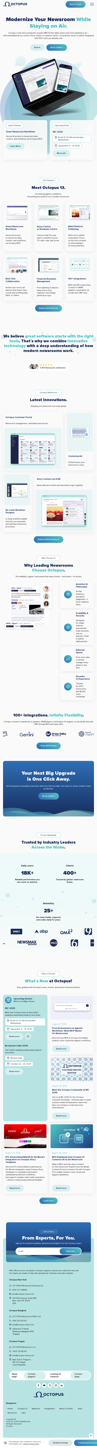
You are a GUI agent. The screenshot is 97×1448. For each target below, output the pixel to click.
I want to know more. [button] (31, 1444)
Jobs (23, 1413)
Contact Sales (78, 1375)
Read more (14, 1036)
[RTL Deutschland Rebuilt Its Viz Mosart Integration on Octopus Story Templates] (25, 1136)
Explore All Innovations (48, 539)
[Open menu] (92, 4)
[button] (91, 1436)
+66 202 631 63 (19, 1320)
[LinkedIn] (61, 1385)
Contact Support (31, 1375)
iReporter (36, 1408)
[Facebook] (38, 1385)
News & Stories (66, 1408)
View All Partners (49, 746)
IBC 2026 (58, 131)
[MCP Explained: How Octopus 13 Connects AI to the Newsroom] (72, 1136)
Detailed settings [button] (60, 1443)
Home (10, 1408)
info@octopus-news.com (23, 1294)
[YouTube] (44, 1385)
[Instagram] (56, 1385)
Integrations (49, 1408)
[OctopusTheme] (48, 1395)
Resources (12, 1413)
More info (61, 153)
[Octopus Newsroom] (15, 4)
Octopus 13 (22, 1408)
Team (79, 1408)
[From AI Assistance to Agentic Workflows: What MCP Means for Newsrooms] (72, 1007)
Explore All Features (48, 308)
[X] (50, 1385)
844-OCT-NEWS (19, 1290)
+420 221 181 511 (19, 1351)
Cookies (9, 1426)
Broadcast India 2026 (16, 1045)
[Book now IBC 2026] (28, 1036)
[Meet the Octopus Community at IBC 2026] (72, 1069)
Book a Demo (56, 47)
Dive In (37, 47)
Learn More (15, 146)
